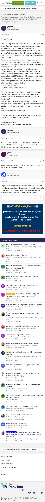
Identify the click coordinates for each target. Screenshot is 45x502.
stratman (8, 356)
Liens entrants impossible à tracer (18, 335)
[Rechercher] (42, 2)
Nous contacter (6, 460)
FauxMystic (9, 298)
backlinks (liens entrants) (33, 17)
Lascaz (8, 337)
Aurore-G (8, 278)
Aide (2, 471)
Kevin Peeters (10, 439)
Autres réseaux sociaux (20, 367)
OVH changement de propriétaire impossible (22, 406)
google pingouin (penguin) (9, 19)
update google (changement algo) (12, 22)
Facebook (16, 270)
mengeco (9, 367)
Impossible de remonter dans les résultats (21, 245)
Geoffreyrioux (10, 417)
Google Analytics (20, 417)
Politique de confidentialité (9, 467)
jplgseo (5, 17)
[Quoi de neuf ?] (38, 2)
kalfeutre (8, 257)
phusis (8, 307)
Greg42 (8, 287)
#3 (43, 161)
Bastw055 (9, 247)
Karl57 (8, 389)
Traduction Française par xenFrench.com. (13, 500)
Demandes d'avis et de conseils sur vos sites (25, 307)
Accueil (3, 474)
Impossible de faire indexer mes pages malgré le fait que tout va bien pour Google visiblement (23, 434)
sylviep (8, 408)
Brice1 (8, 425)
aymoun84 (9, 270)
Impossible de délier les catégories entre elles (22, 343)
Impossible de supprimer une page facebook (22, 277)
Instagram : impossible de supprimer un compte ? (24, 365)
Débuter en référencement (19, 287)
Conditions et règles (7, 464)
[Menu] (3, 3)
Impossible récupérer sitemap (16, 255)
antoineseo (9, 328)
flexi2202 (8, 399)
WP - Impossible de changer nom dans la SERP (23, 285)
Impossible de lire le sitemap (16, 424)
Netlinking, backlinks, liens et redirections (23, 337)
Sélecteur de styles (7, 456)
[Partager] (40, 35)
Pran (7, 345)
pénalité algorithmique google (28, 19)
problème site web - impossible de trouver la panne (24, 305)
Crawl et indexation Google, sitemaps (25, 328)
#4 (43, 181)
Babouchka (9, 378)
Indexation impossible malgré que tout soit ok (22, 326)
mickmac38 (9, 318)
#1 (43, 35)
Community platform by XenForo (19, 498)
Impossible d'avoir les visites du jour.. (19, 415)
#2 (43, 138)
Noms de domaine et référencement (22, 408)
